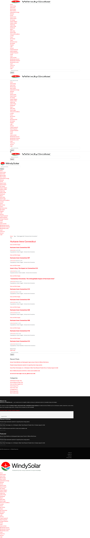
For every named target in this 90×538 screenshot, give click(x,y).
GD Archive (12, 38)
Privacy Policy (69, 457)
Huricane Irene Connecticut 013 (20, 341)
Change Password (14, 52)
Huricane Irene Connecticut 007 (20, 258)
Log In (11, 63)
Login (11, 46)
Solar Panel (12, 7)
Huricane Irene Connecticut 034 (20, 299)
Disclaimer (70, 455)
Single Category (13, 21)
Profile (11, 54)
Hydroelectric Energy (14, 12)
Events (11, 15)
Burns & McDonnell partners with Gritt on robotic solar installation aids (25, 370)
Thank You (12, 65)
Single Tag (12, 24)
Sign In (11, 29)
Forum (11, 37)
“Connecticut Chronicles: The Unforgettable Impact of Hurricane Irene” (32, 279)
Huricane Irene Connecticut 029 (20, 310)
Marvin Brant (13, 250)
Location (12, 35)
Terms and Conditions (15, 34)
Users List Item (13, 57)
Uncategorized (14, 389)
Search (12, 72)
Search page (13, 32)
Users (11, 56)
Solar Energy (13, 6)
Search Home (13, 17)
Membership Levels (14, 62)
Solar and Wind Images (16, 384)
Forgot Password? (14, 49)
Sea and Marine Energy (16, 382)
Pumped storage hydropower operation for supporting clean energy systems (26, 365)
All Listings (12, 20)
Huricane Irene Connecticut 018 (20, 331)
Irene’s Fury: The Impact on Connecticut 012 (24, 268)
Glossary (12, 14)
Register (12, 45)
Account (12, 48)
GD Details (12, 43)
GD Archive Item (13, 42)
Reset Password (13, 51)
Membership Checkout (15, 60)
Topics (11, 40)
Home (11, 4)
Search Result (13, 18)
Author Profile (13, 26)
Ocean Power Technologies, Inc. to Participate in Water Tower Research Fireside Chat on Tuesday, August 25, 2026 (34, 367)
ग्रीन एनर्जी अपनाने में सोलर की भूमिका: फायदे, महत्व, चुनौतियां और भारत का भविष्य (22, 373)
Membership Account (14, 59)
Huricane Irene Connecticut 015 (20, 289)
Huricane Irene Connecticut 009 (20, 320)
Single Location (13, 23)
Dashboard (12, 28)
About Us (70, 452)
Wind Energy (13, 9)
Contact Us (70, 454)
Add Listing (12, 31)
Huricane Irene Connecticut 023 (20, 247)
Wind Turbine (13, 10)
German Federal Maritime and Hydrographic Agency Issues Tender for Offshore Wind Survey (29, 362)
